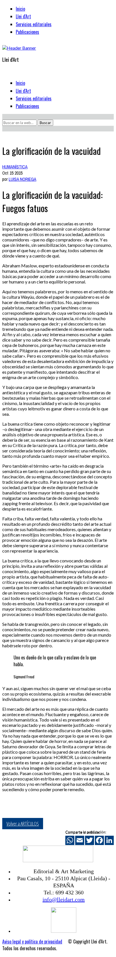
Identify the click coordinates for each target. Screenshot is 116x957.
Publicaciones (27, 31)
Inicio (20, 8)
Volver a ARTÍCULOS (22, 823)
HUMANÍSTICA (15, 167)
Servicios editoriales (34, 24)
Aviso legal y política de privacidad (32, 941)
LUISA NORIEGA (22, 179)
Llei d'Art (23, 16)
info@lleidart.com (64, 899)
